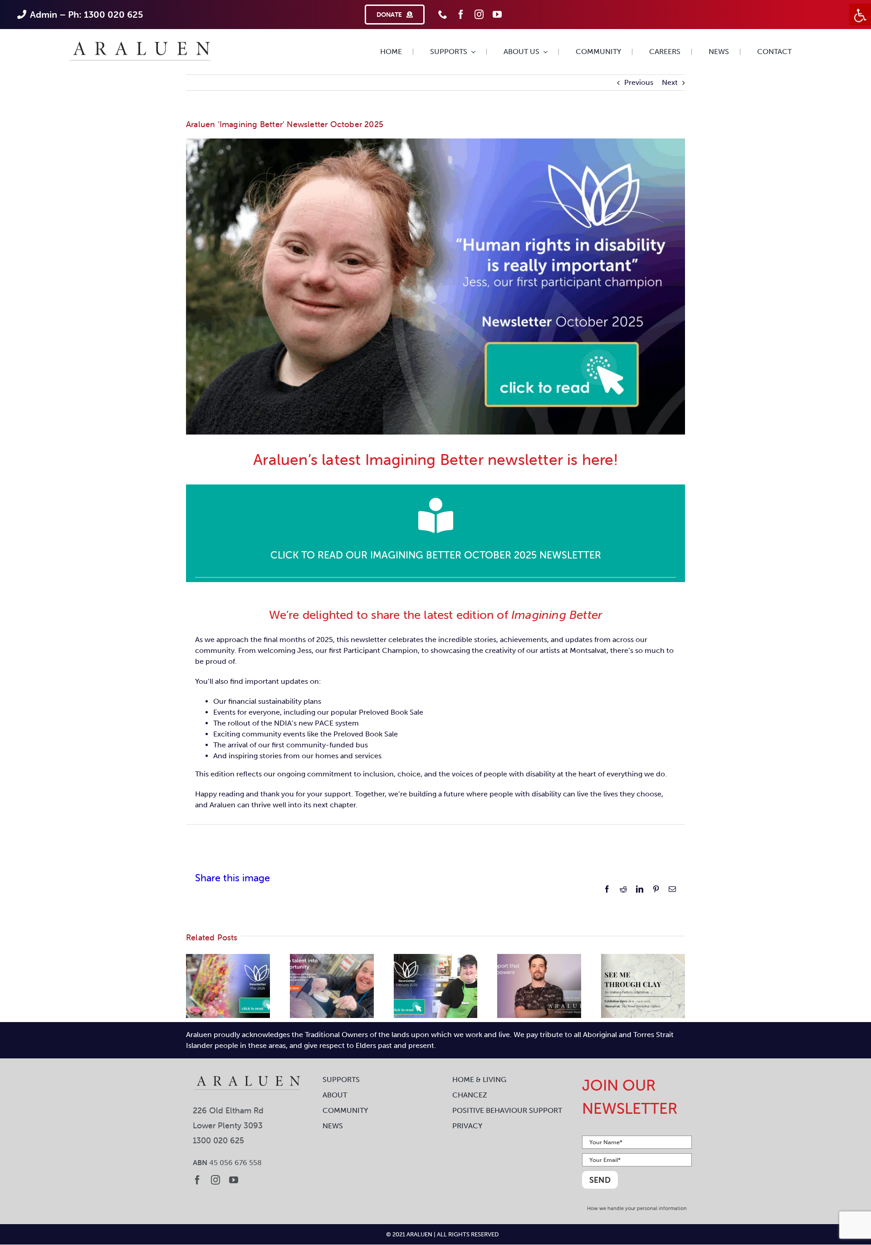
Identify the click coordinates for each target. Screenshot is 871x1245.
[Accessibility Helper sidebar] (860, 14)
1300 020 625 (218, 1140)
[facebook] (460, 14)
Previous (638, 82)
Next (670, 82)
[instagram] (479, 14)
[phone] (442, 14)
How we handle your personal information (637, 1208)
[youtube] (497, 14)
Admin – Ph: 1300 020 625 (86, 14)
